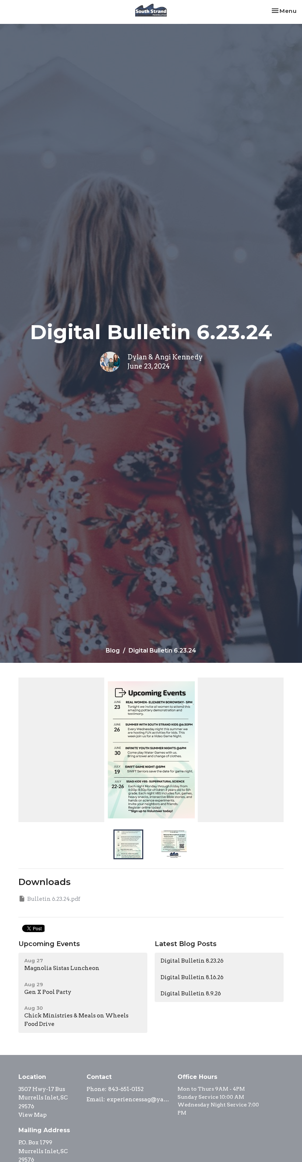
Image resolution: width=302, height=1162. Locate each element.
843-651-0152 (126, 1089)
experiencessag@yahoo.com (138, 1099)
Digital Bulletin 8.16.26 (192, 977)
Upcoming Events (49, 944)
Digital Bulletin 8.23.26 (192, 960)
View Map (32, 1115)
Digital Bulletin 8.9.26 (191, 993)
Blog (113, 650)
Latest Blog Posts (186, 944)
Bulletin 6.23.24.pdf (53, 899)
